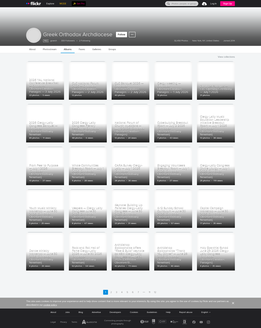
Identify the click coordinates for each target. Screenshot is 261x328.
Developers (115, 312)
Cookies (134, 312)
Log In (213, 3)
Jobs (67, 312)
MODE (63, 3)
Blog (81, 312)
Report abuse (185, 312)
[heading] (33, 3)
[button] (233, 303)
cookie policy (50, 304)
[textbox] (185, 3)
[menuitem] (79, 3)
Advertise (96, 312)
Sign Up (227, 3)
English (204, 312)
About (53, 312)
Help (168, 312)
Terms (74, 322)
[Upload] (204, 3)
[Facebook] (194, 322)
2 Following (84, 40)
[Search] (168, 3)
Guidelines (152, 312)
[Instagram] (208, 322)
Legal (53, 322)
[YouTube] (201, 322)
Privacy (63, 322)
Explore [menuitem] (50, 3)
